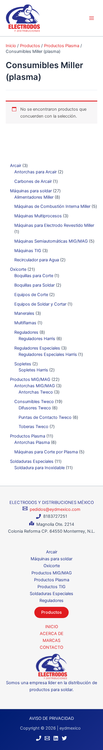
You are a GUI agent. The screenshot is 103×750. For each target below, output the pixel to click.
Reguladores (51, 600)
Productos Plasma (51, 579)
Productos (51, 612)
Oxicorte (51, 565)
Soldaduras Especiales (51, 593)
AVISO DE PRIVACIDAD (51, 718)
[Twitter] (64, 738)
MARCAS (51, 640)
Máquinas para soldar (51, 558)
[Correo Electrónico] (47, 738)
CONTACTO (51, 647)
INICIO (51, 626)
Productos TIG (51, 586)
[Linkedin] (55, 738)
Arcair (51, 552)
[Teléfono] (38, 738)
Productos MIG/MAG (51, 573)
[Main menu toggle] (91, 18)
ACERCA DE (52, 633)
